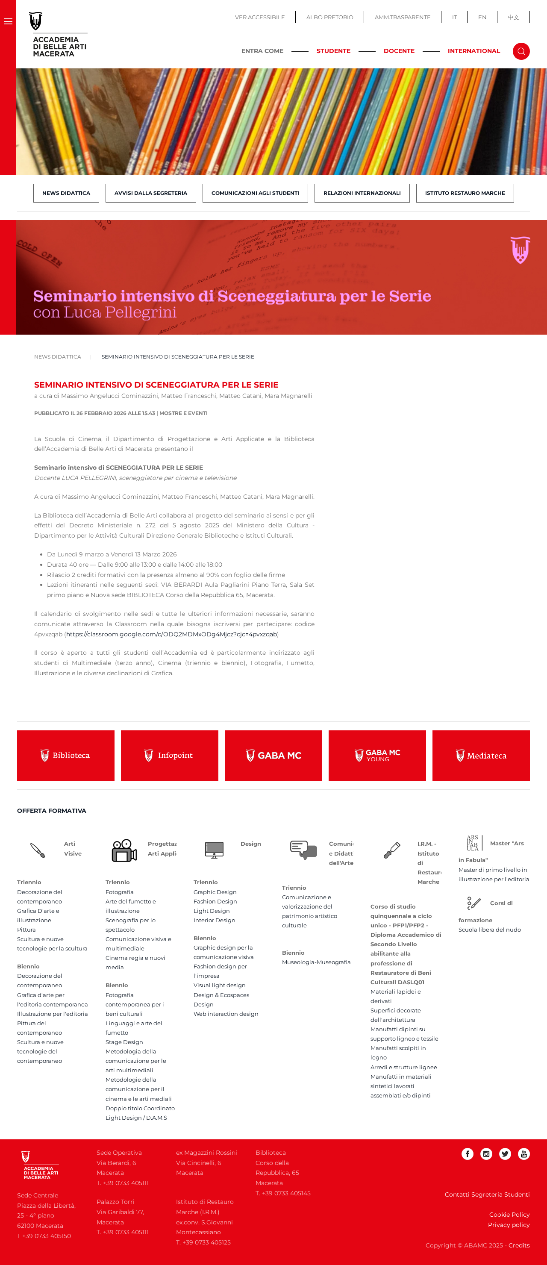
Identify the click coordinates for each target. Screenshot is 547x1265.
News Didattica (66, 193)
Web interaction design (226, 1013)
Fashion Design (215, 901)
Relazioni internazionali (362, 193)
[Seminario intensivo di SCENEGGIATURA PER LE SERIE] (281, 277)
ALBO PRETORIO (329, 17)
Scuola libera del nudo (490, 929)
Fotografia (120, 891)
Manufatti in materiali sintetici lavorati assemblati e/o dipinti (401, 1086)
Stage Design (124, 1041)
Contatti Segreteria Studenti (487, 1194)
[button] (8, 34)
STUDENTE (333, 51)
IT (454, 17)
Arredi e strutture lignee (404, 1067)
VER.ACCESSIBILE (260, 17)
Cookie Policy (509, 1214)
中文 (513, 17)
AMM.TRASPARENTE (403, 17)
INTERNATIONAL (474, 51)
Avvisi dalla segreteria (151, 193)
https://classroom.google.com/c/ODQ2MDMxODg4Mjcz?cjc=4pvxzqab (171, 634)
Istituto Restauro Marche (465, 193)
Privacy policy (509, 1225)
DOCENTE (399, 51)
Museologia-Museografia (316, 962)
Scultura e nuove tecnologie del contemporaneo (40, 1051)
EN (482, 17)
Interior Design (214, 920)
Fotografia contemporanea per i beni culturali (135, 1004)
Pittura (26, 929)
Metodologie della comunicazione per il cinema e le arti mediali (139, 1089)
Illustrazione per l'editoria (52, 1013)
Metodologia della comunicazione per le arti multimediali (136, 1061)
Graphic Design (215, 891)
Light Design (212, 910)
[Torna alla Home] (58, 34)
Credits (519, 1245)
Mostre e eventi (183, 413)
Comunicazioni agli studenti (255, 193)
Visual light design (220, 985)
